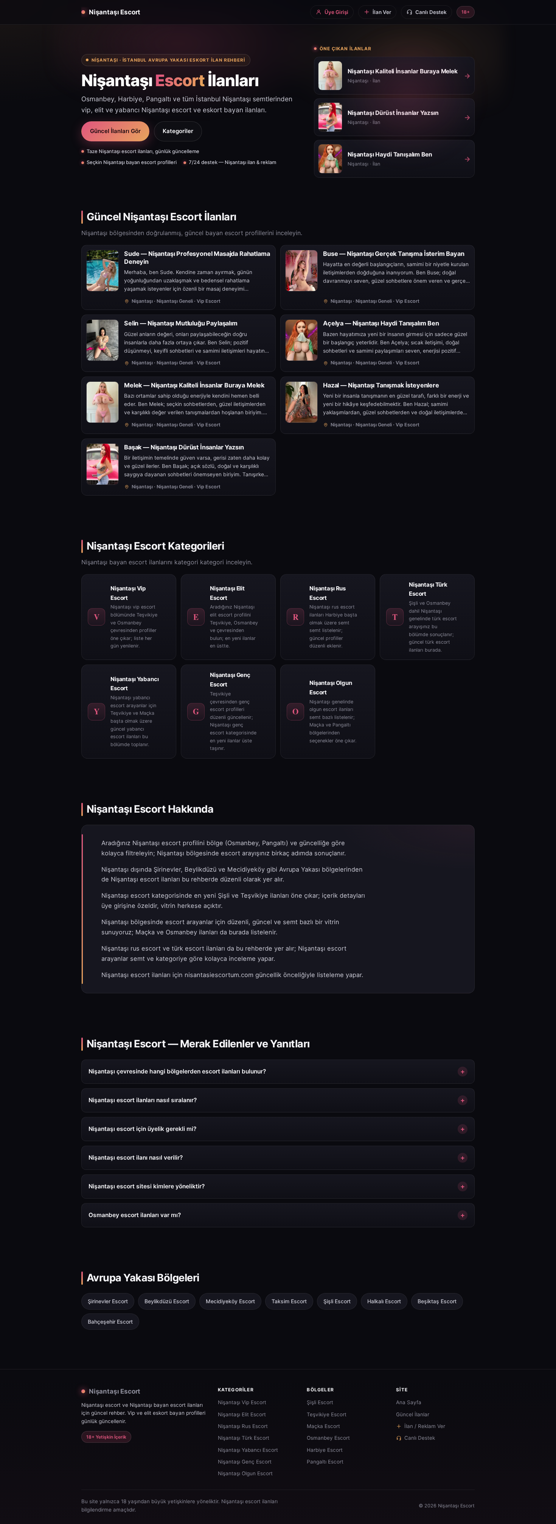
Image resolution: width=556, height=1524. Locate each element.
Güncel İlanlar (412, 1414)
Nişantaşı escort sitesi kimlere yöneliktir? (147, 1186)
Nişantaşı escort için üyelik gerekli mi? (142, 1128)
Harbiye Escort (325, 1450)
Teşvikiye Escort (326, 1414)
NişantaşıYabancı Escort (248, 1450)
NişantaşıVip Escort (242, 1402)
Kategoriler (178, 131)
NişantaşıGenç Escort (245, 1462)
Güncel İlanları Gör (115, 131)
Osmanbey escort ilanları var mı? (135, 1215)
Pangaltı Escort (325, 1462)
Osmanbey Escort (328, 1438)
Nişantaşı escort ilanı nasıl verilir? (136, 1157)
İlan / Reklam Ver (424, 1426)
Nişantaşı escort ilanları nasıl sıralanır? (143, 1100)
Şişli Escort (320, 1402)
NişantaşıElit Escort (242, 1414)
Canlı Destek (419, 1438)
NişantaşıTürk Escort (243, 1438)
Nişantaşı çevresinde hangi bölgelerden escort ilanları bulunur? (177, 1071)
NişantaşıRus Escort (243, 1426)
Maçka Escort (323, 1426)
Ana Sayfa (408, 1402)
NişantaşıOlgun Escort (245, 1473)
